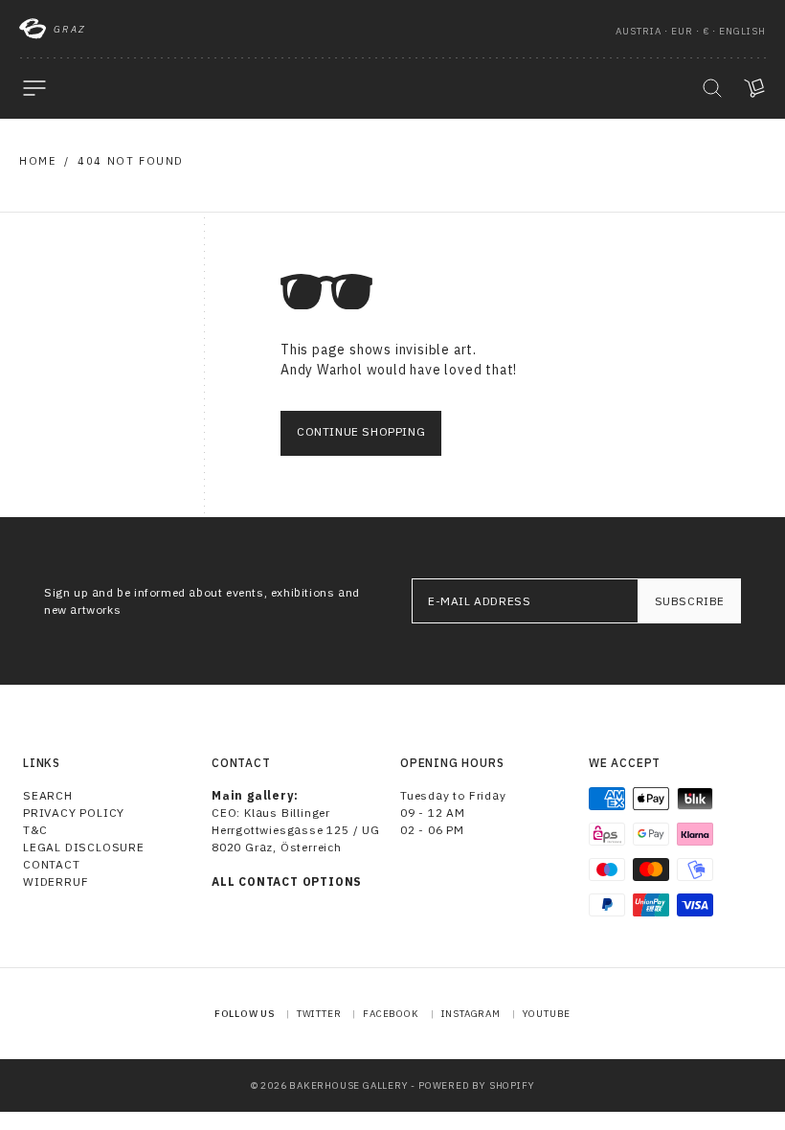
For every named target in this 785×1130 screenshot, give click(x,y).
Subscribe (690, 601)
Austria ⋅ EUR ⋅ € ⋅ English (691, 31)
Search (48, 795)
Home (37, 161)
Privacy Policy (73, 812)
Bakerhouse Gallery (348, 1085)
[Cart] (754, 88)
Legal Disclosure (84, 847)
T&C (35, 830)
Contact (51, 864)
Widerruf (55, 881)
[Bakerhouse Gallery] (32, 28)
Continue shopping (361, 431)
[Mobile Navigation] (34, 88)
